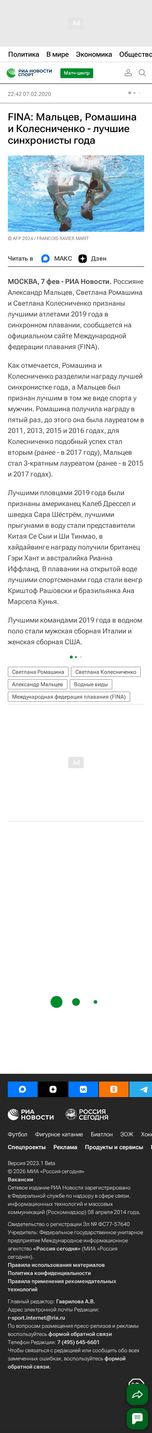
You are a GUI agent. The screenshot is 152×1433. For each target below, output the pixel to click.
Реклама (65, 1147)
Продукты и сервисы (114, 1147)
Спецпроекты (27, 1147)
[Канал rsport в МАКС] (22, 1089)
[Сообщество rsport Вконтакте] (83, 1089)
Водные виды (91, 684)
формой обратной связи (80, 1334)
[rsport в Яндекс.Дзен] (53, 1089)
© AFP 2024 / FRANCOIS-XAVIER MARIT (48, 238)
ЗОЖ (126, 1134)
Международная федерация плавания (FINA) (69, 697)
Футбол (17, 1134)
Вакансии (20, 1179)
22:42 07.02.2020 (29, 94)
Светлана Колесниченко (105, 672)
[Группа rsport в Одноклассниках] (114, 1089)
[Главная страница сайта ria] (9, 73)
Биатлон (102, 1134)
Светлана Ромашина (38, 672)
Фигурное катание (59, 1134)
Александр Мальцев (37, 684)
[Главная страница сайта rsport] (47, 73)
